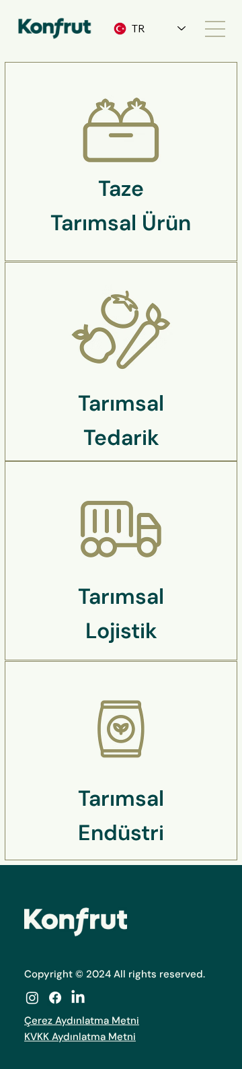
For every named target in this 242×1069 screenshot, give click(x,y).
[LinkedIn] (78, 998)
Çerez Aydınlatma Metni (81, 1020)
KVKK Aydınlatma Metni (80, 1036)
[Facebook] (55, 998)
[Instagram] (32, 998)
